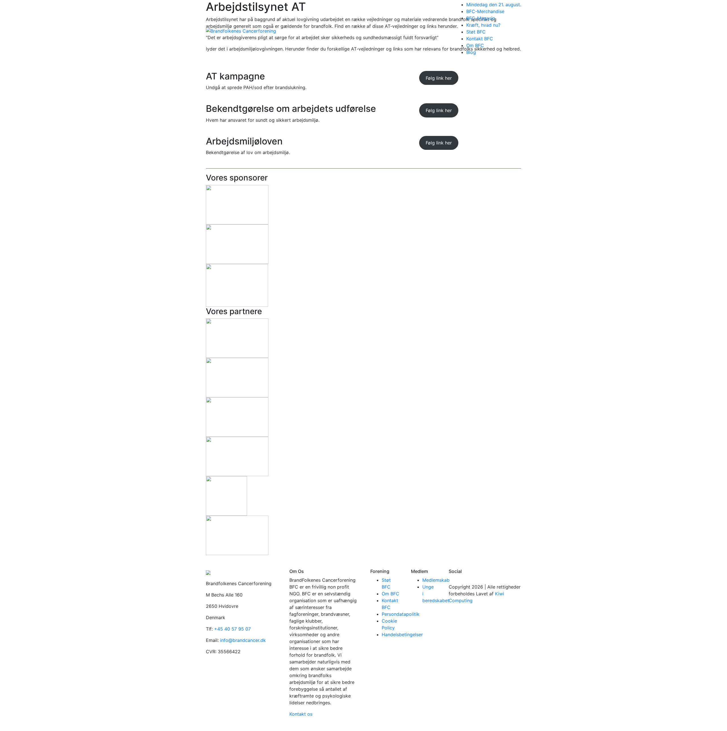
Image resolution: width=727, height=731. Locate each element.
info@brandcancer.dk (243, 640)
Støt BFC (476, 32)
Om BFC (475, 45)
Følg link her (439, 78)
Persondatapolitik (400, 614)
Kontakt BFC (479, 38)
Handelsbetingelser (402, 634)
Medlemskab (436, 580)
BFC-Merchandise (485, 11)
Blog (471, 52)
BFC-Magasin (480, 18)
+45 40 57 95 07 (232, 629)
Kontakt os (300, 714)
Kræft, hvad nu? (483, 25)
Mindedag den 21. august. (493, 4)
